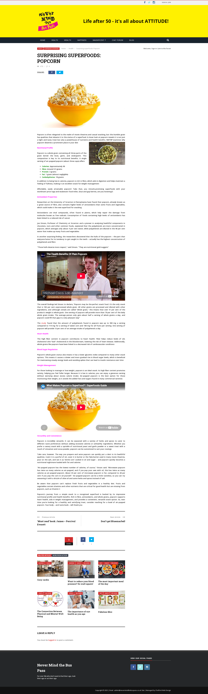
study (43, 323)
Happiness (81, 40)
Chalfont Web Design (163, 690)
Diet (101, 563)
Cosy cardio (43, 580)
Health (54, 40)
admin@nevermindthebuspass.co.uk (127, 690)
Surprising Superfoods (51, 48)
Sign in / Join (166, 2)
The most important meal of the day (111, 582)
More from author (60, 555)
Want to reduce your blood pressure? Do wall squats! (81, 582)
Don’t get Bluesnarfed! (113, 521)
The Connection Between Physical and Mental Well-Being (50, 614)
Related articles (44, 555)
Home (42, 40)
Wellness (87, 563)
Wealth (67, 40)
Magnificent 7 (99, 40)
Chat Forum (117, 40)
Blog (131, 40)
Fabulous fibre (105, 612)
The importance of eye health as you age (79, 612)
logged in (52, 640)
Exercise (41, 563)
